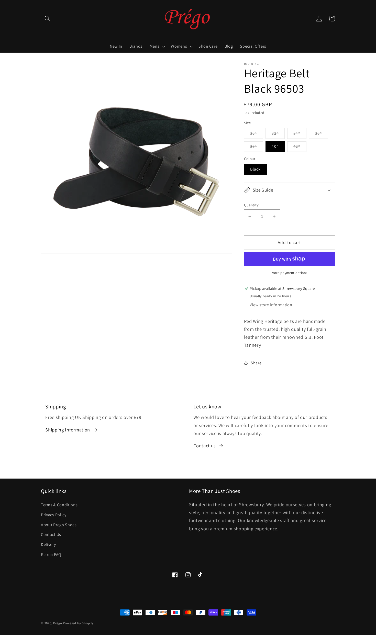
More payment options (290, 272)
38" (256, 147)
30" (256, 134)
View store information (271, 305)
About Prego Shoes (59, 524)
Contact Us (51, 534)
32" (278, 134)
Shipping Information (67, 430)
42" (299, 147)
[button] (47, 18)
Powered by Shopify (78, 623)
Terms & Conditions (59, 504)
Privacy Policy (54, 514)
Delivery (48, 544)
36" (321, 134)
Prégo (57, 623)
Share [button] (256, 363)
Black (255, 169)
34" (299, 134)
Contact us (204, 445)
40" (275, 146)
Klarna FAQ (51, 554)
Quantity (251, 205)
